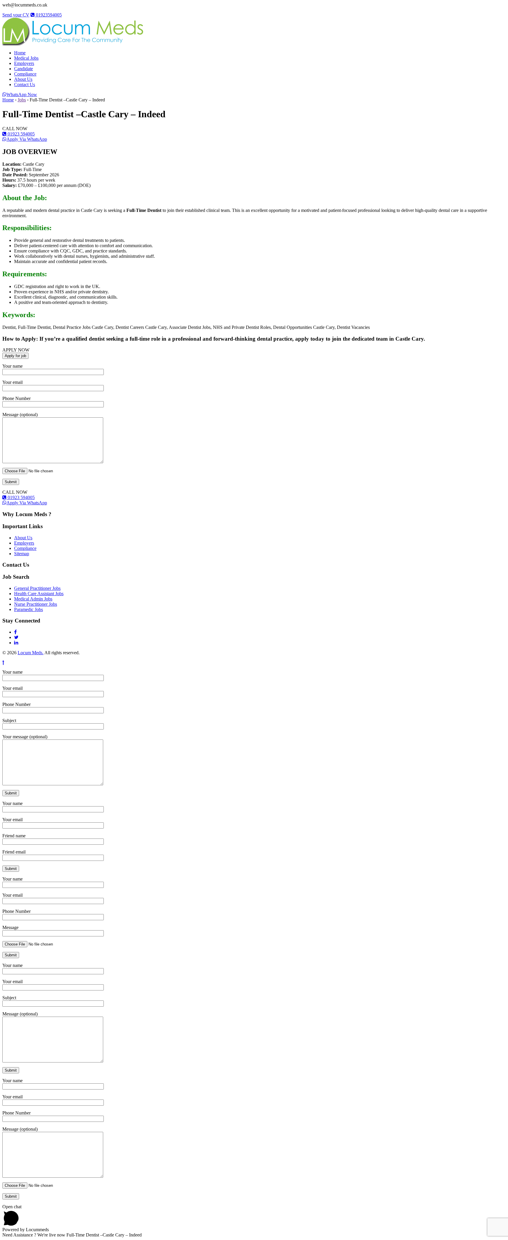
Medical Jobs (26, 58)
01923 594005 (20, 133)
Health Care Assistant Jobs (38, 593)
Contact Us (24, 84)
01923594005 (48, 14)
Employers (24, 63)
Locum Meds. (31, 652)
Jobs (22, 99)
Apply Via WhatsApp (26, 139)
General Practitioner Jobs (37, 588)
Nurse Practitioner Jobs (35, 604)
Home (20, 52)
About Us (23, 79)
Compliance (25, 73)
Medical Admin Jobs (33, 598)
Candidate (23, 68)
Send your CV (15, 14)
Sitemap (21, 553)
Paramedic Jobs (28, 609)
